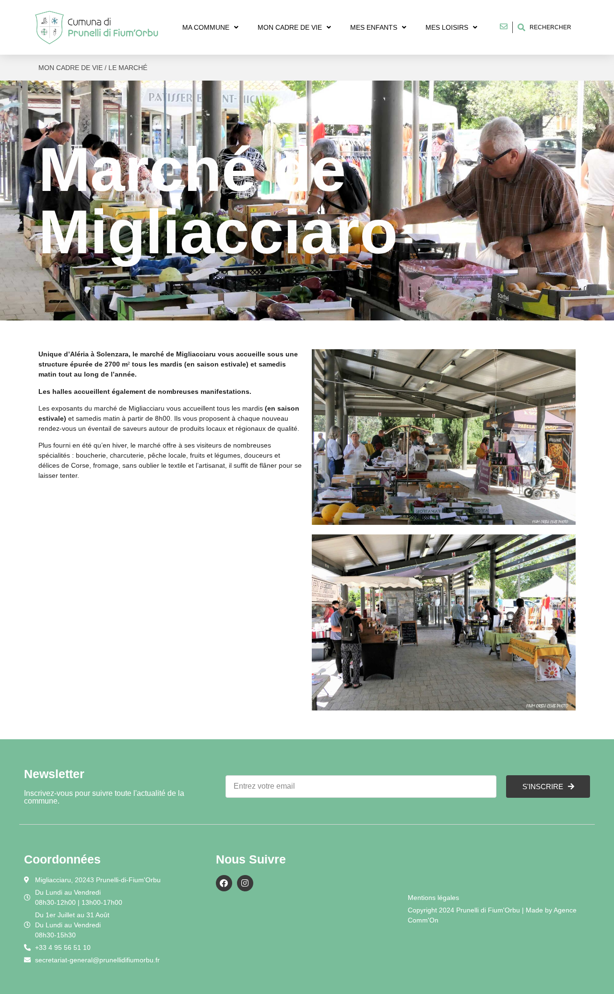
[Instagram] (245, 883)
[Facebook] (224, 883)
